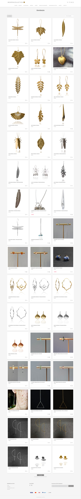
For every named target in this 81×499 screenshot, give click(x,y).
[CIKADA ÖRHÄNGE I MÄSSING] (26, 157)
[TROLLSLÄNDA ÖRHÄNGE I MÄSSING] (26, 43)
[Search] (67, 2)
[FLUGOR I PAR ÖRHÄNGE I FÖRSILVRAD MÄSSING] (49, 185)
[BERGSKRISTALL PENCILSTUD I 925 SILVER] (26, 385)
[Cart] (73, 2)
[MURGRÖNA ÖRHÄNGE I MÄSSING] (26, 71)
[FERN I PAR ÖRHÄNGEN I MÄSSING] (72, 100)
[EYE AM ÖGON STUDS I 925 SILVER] (49, 471)
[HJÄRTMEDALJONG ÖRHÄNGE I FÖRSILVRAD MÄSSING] (49, 214)
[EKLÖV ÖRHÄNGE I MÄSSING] (49, 128)
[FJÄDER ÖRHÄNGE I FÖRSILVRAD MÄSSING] (26, 214)
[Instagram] (31, 485)
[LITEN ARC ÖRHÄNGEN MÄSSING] (72, 442)
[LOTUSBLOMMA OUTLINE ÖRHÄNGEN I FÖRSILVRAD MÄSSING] (26, 328)
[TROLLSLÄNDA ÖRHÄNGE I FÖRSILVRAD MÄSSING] (26, 243)
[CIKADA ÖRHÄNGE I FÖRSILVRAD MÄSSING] (72, 157)
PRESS (8, 485)
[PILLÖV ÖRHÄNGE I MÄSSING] (72, 43)
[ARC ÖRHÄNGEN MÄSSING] (49, 442)
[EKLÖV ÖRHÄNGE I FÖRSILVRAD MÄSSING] (72, 185)
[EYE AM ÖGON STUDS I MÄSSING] (72, 471)
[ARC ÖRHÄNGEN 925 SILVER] (26, 442)
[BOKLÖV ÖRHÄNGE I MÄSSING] (49, 157)
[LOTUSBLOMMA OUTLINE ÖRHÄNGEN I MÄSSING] (72, 300)
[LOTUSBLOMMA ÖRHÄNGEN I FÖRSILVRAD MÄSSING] (49, 300)
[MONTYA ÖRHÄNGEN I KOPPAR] (26, 357)
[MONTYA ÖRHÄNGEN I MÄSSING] (49, 328)
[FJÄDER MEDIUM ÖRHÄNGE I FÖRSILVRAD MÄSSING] (26, 185)
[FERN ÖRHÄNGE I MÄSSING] (26, 100)
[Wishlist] (69, 2)
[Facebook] (29, 485)
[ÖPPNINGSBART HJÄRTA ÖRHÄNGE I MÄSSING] (72, 71)
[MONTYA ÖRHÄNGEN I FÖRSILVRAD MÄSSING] (72, 328)
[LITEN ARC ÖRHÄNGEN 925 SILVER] (26, 471)
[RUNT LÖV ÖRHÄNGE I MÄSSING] (49, 43)
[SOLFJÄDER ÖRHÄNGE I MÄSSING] (26, 128)
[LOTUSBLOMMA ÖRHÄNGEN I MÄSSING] (26, 300)
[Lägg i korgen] (49, 71)
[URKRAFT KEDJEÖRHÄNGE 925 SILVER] (26, 414)
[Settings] (71, 2)
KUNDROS (8, 486)
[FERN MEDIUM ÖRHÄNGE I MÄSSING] (49, 100)
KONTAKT (8, 489)
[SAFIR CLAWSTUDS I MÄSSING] (72, 271)
